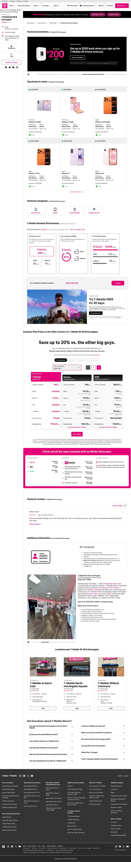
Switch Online (113, 14)
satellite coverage (94, 590)
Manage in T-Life (97, 14)
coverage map (79, 229)
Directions (11, 47)
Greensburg (52, 23)
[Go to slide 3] (83, 75)
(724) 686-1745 (105, 697)
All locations (30, 23)
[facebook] (6, 67)
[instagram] (17, 67)
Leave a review (118, 505)
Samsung (97, 594)
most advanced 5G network (108, 588)
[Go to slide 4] (106, 75)
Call (11, 55)
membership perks (110, 584)
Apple (90, 594)
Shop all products (77, 192)
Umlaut (44, 229)
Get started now (96, 313)
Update (118, 283)
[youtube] (13, 67)
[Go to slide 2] (61, 75)
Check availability (77, 57)
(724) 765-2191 (71, 697)
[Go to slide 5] (68, 643)
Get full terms (113, 63)
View (43, 708)
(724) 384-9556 (38, 697)
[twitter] (10, 67)
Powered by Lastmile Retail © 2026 (65, 859)
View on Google (35, 524)
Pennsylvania (42, 23)
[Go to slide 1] (38, 75)
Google (108, 594)
